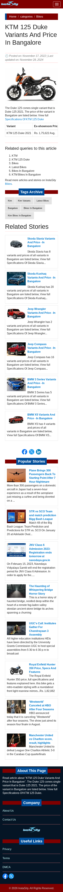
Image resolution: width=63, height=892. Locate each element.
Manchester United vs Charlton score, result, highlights (41, 739)
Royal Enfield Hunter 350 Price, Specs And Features (42, 668)
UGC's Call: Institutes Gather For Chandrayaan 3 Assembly (42, 629)
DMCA (7, 867)
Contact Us (9, 819)
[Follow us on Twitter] (11, 876)
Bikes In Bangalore (33, 208)
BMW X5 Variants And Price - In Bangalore (41, 416)
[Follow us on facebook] (5, 876)
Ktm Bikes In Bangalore (19, 215)
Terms (6, 858)
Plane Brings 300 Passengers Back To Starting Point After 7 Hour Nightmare (42, 476)
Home (12, 16)
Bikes (39, 16)
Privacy (7, 849)
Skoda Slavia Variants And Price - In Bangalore (41, 242)
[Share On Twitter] (31, 452)
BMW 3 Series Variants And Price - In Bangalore (41, 383)
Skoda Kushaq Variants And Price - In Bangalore (41, 277)
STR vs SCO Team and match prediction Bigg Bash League (42, 515)
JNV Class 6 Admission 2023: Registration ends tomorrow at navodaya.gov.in (40, 553)
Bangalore (13, 208)
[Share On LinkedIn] (38, 452)
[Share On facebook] (24, 452)
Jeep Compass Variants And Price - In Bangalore (41, 348)
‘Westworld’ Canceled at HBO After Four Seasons (41, 705)
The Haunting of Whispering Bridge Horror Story (41, 590)
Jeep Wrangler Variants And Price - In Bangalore (41, 313)
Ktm (10, 200)
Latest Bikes (43, 200)
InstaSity (23, 888)
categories (26, 16)
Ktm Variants (24, 200)
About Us (8, 810)
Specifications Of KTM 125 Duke (24, 119)
